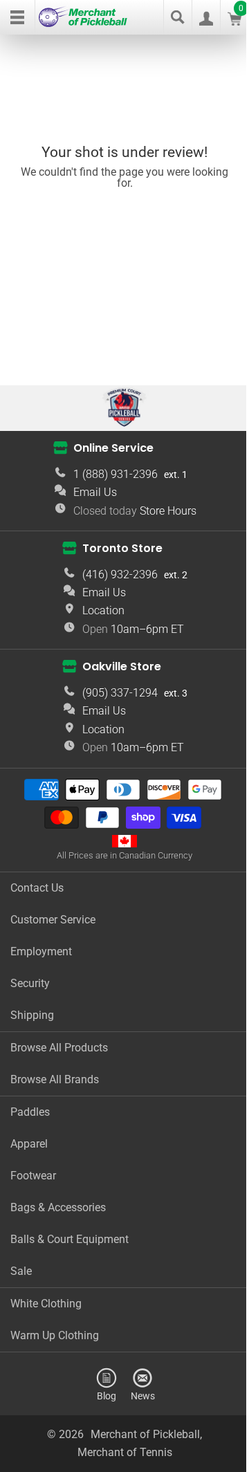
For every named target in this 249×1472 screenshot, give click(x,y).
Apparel (29, 1143)
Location (103, 610)
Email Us (95, 492)
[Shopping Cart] (234, 21)
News (143, 1395)
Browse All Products (59, 1047)
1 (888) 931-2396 (115, 474)
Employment (41, 951)
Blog (106, 1395)
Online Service (113, 448)
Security (30, 983)
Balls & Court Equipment (69, 1239)
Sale (21, 1271)
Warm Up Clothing (54, 1335)
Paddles (30, 1112)
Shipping (32, 1015)
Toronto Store (122, 548)
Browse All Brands (54, 1079)
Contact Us (37, 887)
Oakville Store (121, 666)
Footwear (33, 1175)
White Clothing (46, 1303)
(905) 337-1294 (120, 692)
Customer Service (52, 919)
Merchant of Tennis (124, 1452)
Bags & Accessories (58, 1207)
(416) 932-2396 (120, 574)
